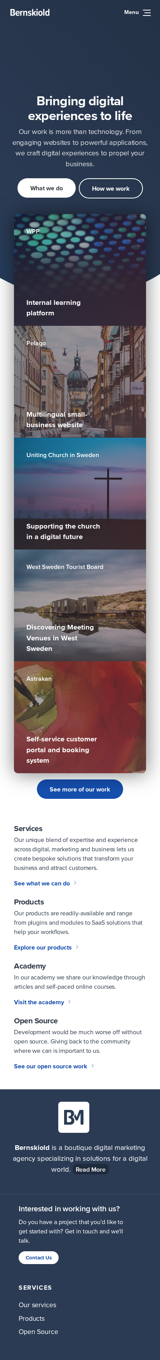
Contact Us (39, 1257)
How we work (111, 188)
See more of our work (80, 789)
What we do (46, 187)
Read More (91, 1169)
